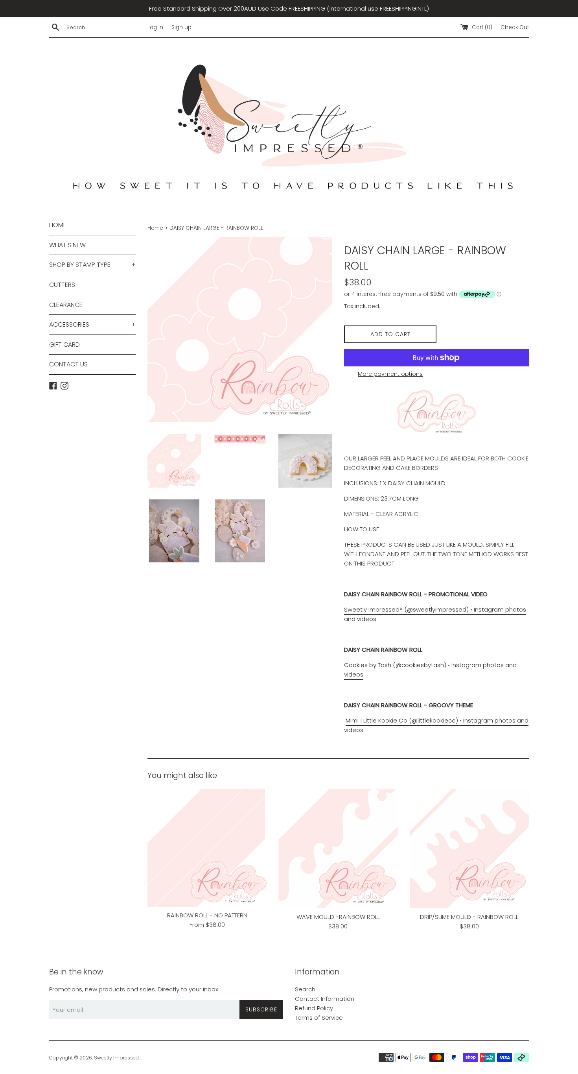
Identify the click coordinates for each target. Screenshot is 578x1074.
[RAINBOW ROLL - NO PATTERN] (207, 848)
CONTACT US (68, 364)
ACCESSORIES (92, 324)
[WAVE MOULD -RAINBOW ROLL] (338, 848)
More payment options (390, 374)
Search (305, 989)
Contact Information (324, 999)
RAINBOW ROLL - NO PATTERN (207, 915)
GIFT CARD (64, 344)
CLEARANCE (66, 304)
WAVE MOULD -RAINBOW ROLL (338, 916)
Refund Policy (314, 1008)
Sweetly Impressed (116, 1057)
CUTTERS (62, 284)
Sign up (181, 27)
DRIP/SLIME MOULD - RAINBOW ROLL (469, 917)
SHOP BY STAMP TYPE (92, 264)
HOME (57, 224)
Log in (155, 27)
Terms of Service (319, 1017)
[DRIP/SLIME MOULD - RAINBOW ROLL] (469, 848)
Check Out (515, 27)
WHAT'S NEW (67, 245)
